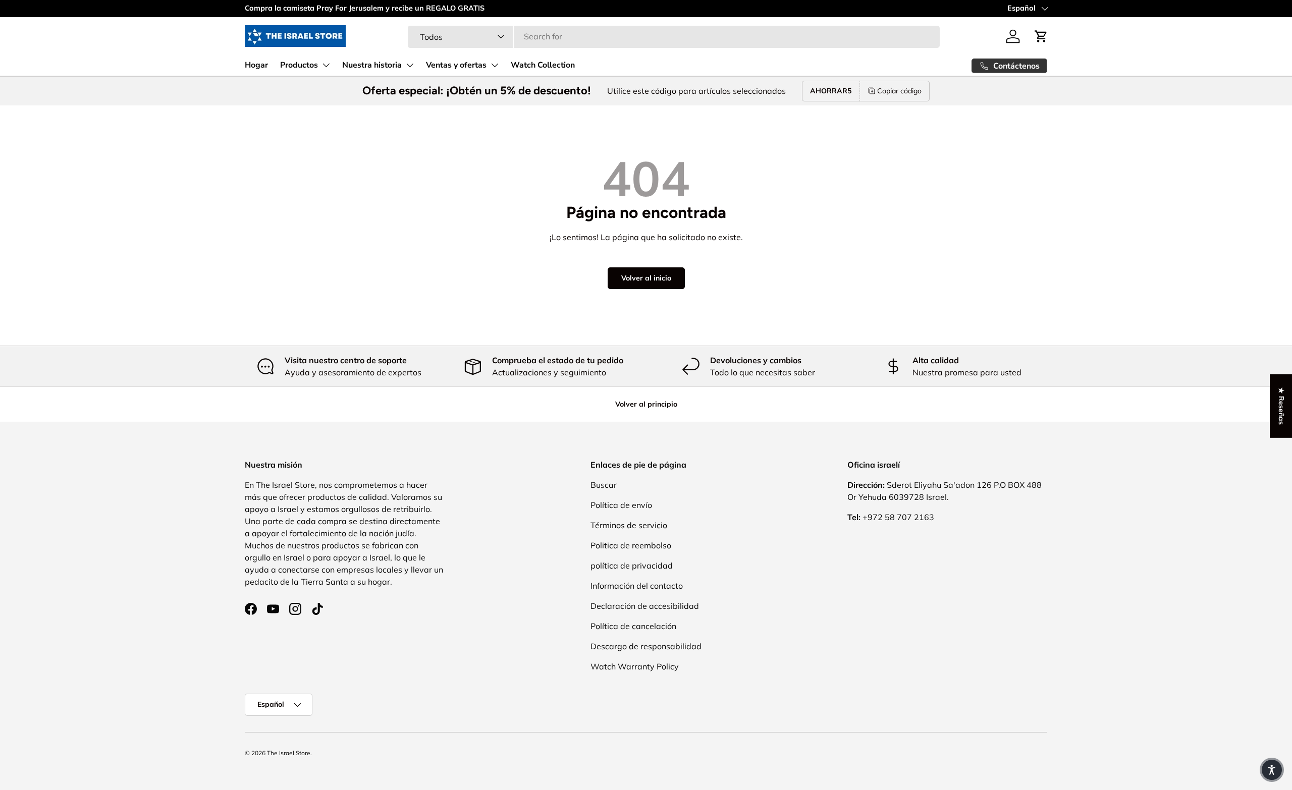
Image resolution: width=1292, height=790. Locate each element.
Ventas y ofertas (456, 65)
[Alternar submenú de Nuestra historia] (410, 65)
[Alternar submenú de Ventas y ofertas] (495, 65)
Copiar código (899, 90)
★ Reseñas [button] (1281, 406)
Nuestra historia (372, 65)
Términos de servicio (628, 525)
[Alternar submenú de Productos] (326, 65)
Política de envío (621, 505)
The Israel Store (288, 753)
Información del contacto (636, 586)
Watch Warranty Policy (634, 666)
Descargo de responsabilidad (646, 646)
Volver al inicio (646, 278)
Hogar (256, 65)
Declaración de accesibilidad (644, 606)
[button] (1041, 36)
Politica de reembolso (630, 545)
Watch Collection (543, 65)
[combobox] (674, 36)
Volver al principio (646, 404)
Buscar (603, 485)
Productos (299, 65)
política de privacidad (631, 565)
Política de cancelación (633, 626)
